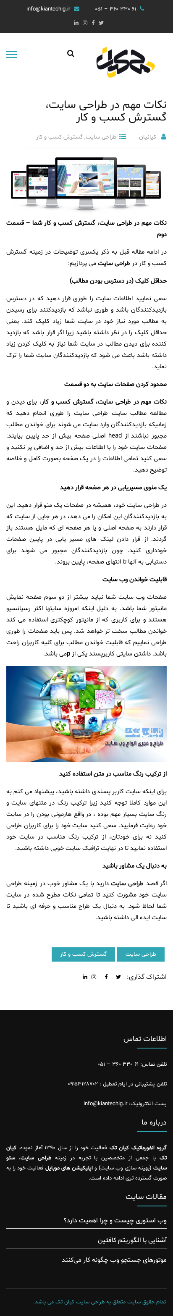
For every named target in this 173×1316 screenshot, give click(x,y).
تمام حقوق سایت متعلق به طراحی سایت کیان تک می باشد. (99, 1302)
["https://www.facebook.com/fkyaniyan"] (93, 23)
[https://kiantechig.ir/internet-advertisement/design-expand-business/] (93, 977)
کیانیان (147, 137)
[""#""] (101, 23)
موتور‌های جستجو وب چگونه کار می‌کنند (114, 1260)
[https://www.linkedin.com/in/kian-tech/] (76, 23)
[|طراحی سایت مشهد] (125, 69)
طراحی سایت (101, 137)
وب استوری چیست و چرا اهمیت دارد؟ (115, 1220)
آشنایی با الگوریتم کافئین (132, 1240)
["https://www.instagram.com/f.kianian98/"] (85, 23)
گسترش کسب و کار (59, 137)
